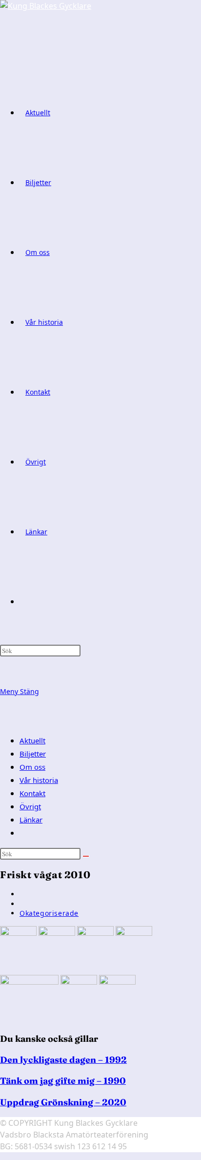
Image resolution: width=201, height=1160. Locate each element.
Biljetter (33, 754)
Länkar (31, 819)
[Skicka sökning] (85, 856)
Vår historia (39, 780)
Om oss (32, 767)
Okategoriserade (49, 913)
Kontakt (32, 793)
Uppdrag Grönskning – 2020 (63, 1102)
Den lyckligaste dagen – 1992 (63, 1059)
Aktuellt (32, 740)
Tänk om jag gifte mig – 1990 (63, 1080)
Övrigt (30, 806)
